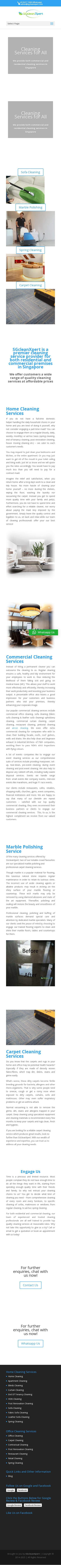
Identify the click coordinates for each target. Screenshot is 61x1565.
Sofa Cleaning (30, 172)
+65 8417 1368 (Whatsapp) (30, 2)
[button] (43, 632)
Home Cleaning (15, 1376)
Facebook (22, 1490)
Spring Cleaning (30, 250)
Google (10, 1490)
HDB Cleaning (14, 1399)
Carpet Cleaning (30, 285)
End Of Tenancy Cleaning (20, 1394)
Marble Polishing (30, 207)
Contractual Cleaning (18, 1444)
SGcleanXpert (32, 1553)
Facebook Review (33, 1505)
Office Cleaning (15, 1435)
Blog (10, 1476)
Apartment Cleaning (17, 1380)
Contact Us (30, 1285)
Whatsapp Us (30, 145)
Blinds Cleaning (15, 1385)
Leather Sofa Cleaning (18, 1417)
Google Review (14, 1505)
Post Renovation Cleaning (20, 1403)
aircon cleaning (20, 728)
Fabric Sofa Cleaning (18, 1412)
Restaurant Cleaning (17, 1453)
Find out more (30, 80)
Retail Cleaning (15, 1458)
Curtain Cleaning (16, 1390)
